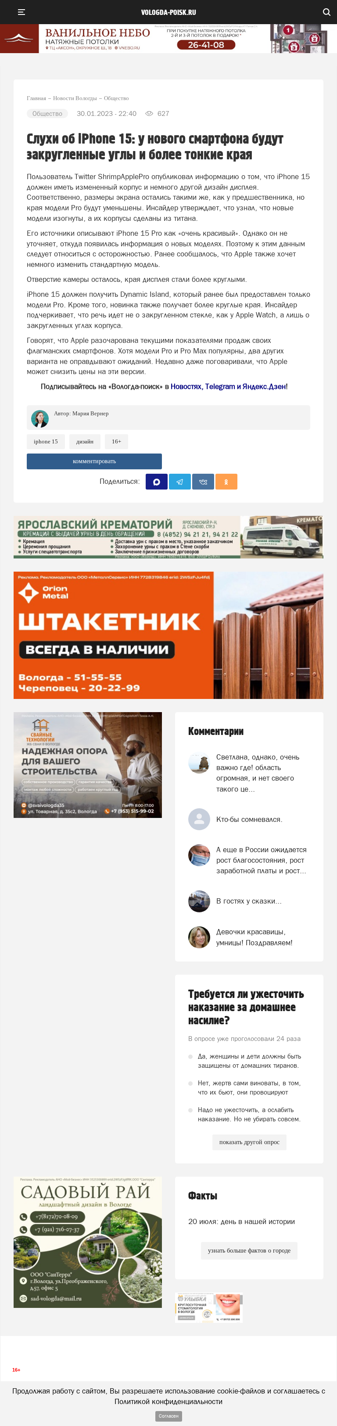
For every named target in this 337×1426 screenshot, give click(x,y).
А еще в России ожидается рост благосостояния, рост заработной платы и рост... (261, 860)
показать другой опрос (249, 1142)
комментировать (94, 461)
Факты (202, 1196)
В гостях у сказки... (249, 901)
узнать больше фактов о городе (249, 1250)
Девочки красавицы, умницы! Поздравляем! (254, 937)
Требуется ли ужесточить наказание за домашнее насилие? (246, 1007)
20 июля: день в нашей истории (241, 1221)
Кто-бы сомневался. (249, 819)
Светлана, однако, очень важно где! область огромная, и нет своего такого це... (257, 773)
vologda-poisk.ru (168, 12)
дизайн (84, 441)
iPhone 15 (46, 441)
